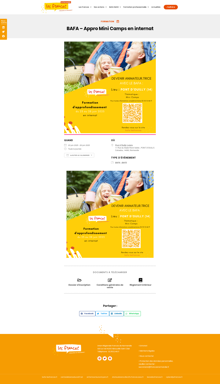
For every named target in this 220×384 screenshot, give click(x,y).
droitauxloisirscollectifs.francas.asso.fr (128, 377)
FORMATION (107, 21)
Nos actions (99, 7)
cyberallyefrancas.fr (174, 377)
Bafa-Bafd (113, 7)
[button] (87, 313)
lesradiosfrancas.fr (155, 377)
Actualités (155, 7)
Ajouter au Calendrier (79, 155)
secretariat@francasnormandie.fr (154, 367)
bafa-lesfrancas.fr (49, 377)
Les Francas (84, 7)
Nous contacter (147, 356)
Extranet (143, 345)
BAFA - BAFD (121, 162)
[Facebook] (3, 36)
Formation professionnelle (134, 7)
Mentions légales (147, 351)
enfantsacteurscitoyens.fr (97, 377)
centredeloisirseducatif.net (72, 377)
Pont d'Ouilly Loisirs (124, 145)
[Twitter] (3, 32)
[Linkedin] (3, 27)
